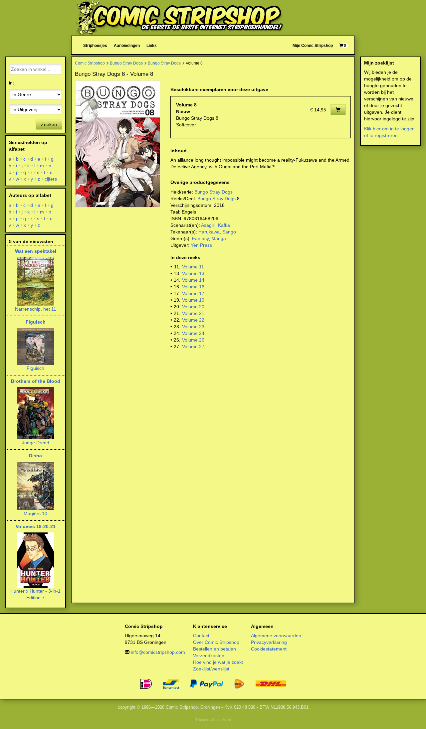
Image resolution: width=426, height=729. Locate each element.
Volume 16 (193, 286)
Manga (218, 238)
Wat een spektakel (35, 251)
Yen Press (201, 245)
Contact (201, 635)
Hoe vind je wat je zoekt (218, 662)
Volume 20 (193, 306)
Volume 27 (193, 346)
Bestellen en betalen (214, 649)
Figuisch (36, 322)
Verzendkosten (208, 655)
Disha (35, 455)
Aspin (226, 720)
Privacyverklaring (269, 642)
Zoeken (49, 124)
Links (151, 45)
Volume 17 (193, 293)
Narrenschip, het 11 (35, 309)
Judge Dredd (35, 442)
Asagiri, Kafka (215, 225)
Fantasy (200, 238)
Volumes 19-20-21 (36, 526)
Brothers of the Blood (35, 381)
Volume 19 (193, 300)
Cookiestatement (269, 649)
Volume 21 (193, 313)
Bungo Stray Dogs (126, 63)
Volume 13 (193, 273)
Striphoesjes (95, 45)
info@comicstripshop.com (158, 652)
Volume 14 (193, 280)
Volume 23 (193, 326)
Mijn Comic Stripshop (313, 45)
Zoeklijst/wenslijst (211, 668)
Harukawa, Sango (217, 231)
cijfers (51, 179)
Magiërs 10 (35, 513)
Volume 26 (193, 340)
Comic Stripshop (90, 63)
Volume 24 (193, 333)
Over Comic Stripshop (216, 642)
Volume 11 (193, 266)
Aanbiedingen (127, 45)
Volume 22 (193, 320)
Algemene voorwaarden (276, 635)
